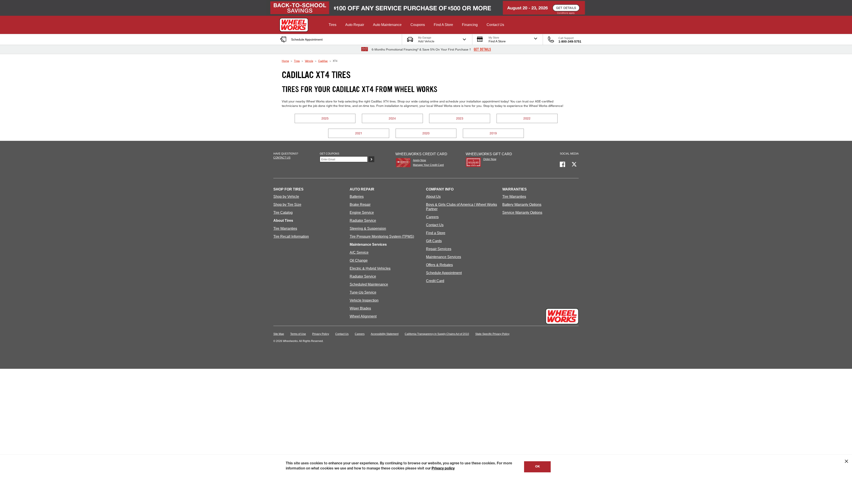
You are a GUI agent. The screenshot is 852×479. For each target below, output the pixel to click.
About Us (433, 196)
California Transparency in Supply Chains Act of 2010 (437, 334)
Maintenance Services (443, 257)
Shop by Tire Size (287, 204)
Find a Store (435, 233)
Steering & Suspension (368, 228)
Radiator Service (363, 220)
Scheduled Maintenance (369, 284)
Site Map (278, 334)
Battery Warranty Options (521, 204)
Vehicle (309, 61)
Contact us (281, 157)
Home (285, 61)
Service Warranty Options (522, 212)
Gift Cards (434, 241)
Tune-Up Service (363, 292)
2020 (426, 133)
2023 (459, 118)
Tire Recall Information (291, 236)
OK (537, 466)
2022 (527, 118)
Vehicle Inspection (364, 300)
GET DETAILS (482, 49)
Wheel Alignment (363, 316)
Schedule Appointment (444, 273)
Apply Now (419, 160)
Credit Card (435, 281)
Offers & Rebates (439, 265)
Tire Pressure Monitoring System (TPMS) (382, 236)
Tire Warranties (285, 228)
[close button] (846, 461)
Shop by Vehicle (286, 196)
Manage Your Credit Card (428, 165)
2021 (358, 133)
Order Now (489, 159)
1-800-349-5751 (569, 41)
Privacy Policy (320, 334)
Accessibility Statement (384, 334)
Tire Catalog (283, 212)
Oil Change (359, 260)
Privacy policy (443, 469)
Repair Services (438, 249)
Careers (432, 217)
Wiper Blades (360, 308)
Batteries (357, 196)
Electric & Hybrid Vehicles (370, 268)
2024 (392, 118)
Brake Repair (360, 204)
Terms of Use (298, 334)
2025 (325, 118)
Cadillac (323, 61)
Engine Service (362, 212)
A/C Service (359, 252)
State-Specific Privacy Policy (492, 334)
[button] (332, 25)
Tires (297, 61)
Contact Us (435, 225)
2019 (493, 133)
